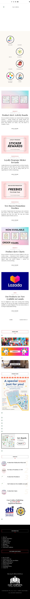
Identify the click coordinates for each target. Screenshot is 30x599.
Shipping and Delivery (8, 562)
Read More (15, 128)
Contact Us (5, 567)
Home (11, 319)
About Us (5, 537)
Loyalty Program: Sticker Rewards (15, 161)
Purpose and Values (7, 538)
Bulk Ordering (6, 543)
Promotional (15, 156)
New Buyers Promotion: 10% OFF (15, 469)
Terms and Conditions (8, 547)
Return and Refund (7, 563)
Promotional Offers (7, 566)
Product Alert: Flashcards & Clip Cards (16, 462)
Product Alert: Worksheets (13, 476)
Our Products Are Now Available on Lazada (15, 297)
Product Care (6, 564)
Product (15, 111)
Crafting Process (7, 541)
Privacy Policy (6, 545)
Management (6, 540)
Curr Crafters (22, 590)
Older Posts (23, 319)
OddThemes (15, 596)
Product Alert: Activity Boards (15, 115)
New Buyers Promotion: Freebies (15, 207)
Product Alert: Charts (15, 251)
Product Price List (7, 559)
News (15, 292)
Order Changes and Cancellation (10, 560)
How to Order (6, 557)
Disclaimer (5, 544)
